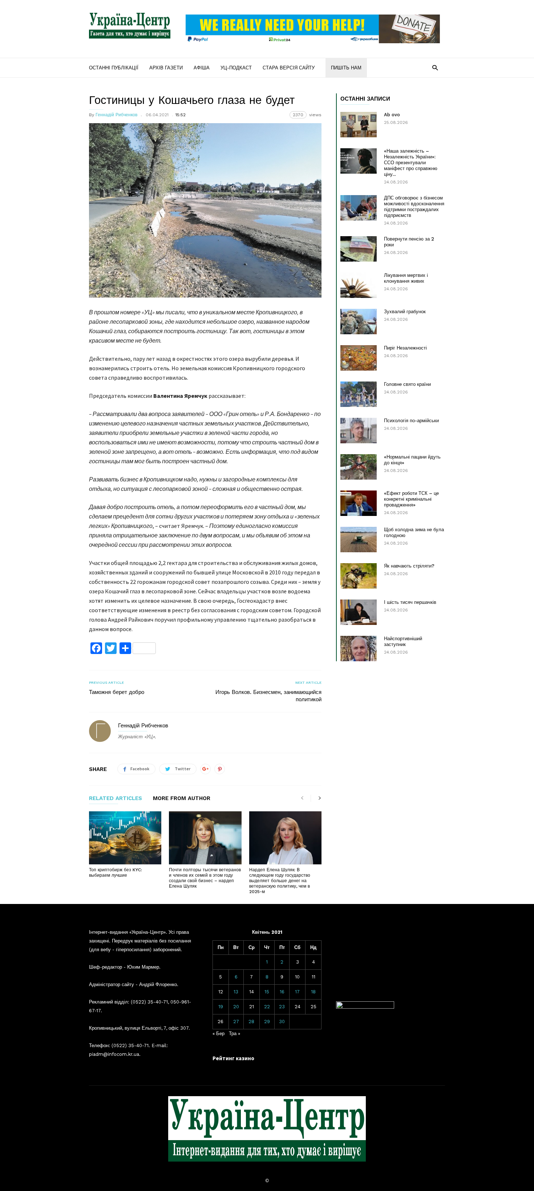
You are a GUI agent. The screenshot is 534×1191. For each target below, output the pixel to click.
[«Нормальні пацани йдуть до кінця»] (358, 467)
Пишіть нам (346, 67)
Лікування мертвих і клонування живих (406, 278)
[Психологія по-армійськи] (358, 430)
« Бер (218, 1033)
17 (297, 991)
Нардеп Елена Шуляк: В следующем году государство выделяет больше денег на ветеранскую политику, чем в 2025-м (279, 880)
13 (236, 991)
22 (267, 1006)
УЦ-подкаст (236, 67)
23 (282, 1006)
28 (251, 1021)
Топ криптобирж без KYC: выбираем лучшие (115, 872)
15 (266, 991)
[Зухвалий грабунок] (358, 321)
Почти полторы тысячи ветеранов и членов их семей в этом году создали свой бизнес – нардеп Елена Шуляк (205, 878)
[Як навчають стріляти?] (358, 576)
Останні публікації (113, 67)
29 (267, 1021)
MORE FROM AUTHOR (181, 799)
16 (282, 991)
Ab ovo (392, 114)
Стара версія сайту (289, 67)
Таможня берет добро (116, 692)
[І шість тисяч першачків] (358, 612)
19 (220, 1006)
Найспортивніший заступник (403, 641)
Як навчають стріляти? (409, 566)
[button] (435, 67)
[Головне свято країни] (358, 394)
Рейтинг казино (233, 1058)
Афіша (202, 67)
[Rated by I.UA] (365, 1007)
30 (282, 1021)
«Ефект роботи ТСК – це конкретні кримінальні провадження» (411, 499)
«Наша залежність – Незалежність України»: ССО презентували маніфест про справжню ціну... (410, 162)
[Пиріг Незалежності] (358, 358)
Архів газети (166, 67)
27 (236, 1021)
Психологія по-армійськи (411, 420)
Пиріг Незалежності (405, 348)
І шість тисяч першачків (410, 602)
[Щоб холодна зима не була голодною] (358, 539)
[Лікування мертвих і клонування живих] (358, 285)
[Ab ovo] (358, 124)
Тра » (234, 1033)
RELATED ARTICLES (115, 799)
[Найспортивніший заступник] (358, 648)
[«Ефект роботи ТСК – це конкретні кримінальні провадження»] (358, 503)
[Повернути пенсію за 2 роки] (358, 249)
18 (313, 991)
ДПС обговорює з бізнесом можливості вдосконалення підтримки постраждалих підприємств (414, 206)
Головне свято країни (407, 384)
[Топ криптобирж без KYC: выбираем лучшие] (125, 837)
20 (236, 1006)
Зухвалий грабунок (405, 311)
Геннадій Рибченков (116, 114)
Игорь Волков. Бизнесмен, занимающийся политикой (268, 696)
